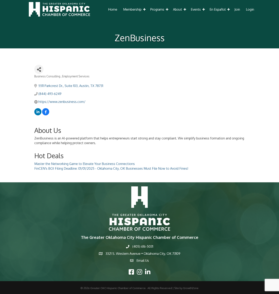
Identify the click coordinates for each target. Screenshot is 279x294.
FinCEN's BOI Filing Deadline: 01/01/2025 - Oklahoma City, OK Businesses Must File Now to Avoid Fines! (111, 168)
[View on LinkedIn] (37, 114)
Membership (132, 9)
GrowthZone (191, 288)
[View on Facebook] (45, 114)
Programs (157, 9)
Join (237, 9)
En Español (218, 9)
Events (196, 9)
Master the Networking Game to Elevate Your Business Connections (84, 164)
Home (112, 9)
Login (250, 9)
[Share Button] (39, 69)
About (177, 9)
